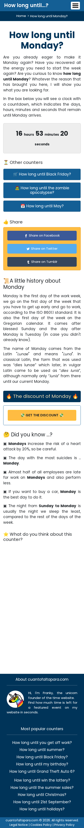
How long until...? (26, 5)
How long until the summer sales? (42, 787)
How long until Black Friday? (42, 757)
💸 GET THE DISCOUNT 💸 (42, 415)
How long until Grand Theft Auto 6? (42, 771)
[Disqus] (42, 605)
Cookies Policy (41, 825)
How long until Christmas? (42, 794)
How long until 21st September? (42, 802)
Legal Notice (18, 825)
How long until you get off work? (42, 742)
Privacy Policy (64, 825)
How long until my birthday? (42, 764)
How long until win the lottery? (42, 780)
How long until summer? (42, 749)
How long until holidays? (42, 809)
